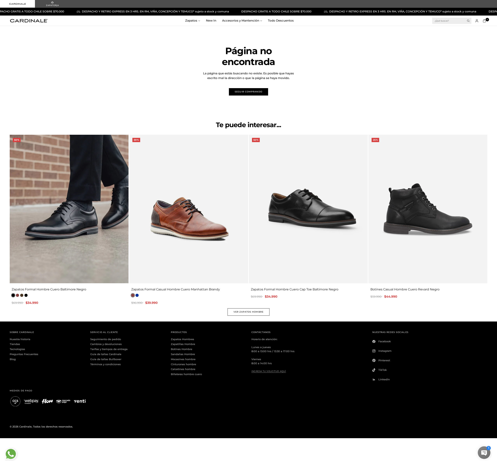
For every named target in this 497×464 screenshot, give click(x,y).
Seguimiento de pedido (105, 339)
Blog (13, 359)
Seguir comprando (248, 91)
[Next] (126, 209)
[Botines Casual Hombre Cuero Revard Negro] (427, 209)
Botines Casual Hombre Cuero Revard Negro (405, 289)
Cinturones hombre (183, 364)
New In (211, 20)
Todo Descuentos (281, 20)
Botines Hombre (181, 349)
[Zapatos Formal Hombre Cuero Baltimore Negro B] (26, 295)
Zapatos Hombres (182, 339)
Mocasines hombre (183, 359)
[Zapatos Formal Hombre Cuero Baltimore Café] (21, 295)
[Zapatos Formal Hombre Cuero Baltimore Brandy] (17, 295)
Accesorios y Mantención (240, 20)
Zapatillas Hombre (183, 344)
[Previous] (13, 209)
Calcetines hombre (183, 369)
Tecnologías (17, 349)
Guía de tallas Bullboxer (105, 359)
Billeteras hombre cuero (186, 374)
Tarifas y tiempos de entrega (109, 349)
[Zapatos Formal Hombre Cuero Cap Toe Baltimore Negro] (308, 209)
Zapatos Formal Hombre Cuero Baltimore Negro (49, 289)
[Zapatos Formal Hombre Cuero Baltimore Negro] (69, 209)
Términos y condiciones (105, 364)
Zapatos (191, 20)
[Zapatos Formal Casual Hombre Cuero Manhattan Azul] (137, 295)
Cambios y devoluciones (106, 344)
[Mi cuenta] (477, 21)
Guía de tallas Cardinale (105, 354)
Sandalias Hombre (183, 354)
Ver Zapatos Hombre (248, 311)
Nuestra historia (20, 339)
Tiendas (15, 344)
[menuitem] (194, 20)
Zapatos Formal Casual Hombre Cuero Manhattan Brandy (175, 289)
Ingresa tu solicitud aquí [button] (268, 371)
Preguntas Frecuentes (24, 354)
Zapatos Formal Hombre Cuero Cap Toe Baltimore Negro (294, 289)
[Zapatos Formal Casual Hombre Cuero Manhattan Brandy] (188, 209)
